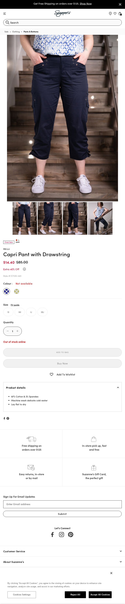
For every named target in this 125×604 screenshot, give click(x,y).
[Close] (120, 4)
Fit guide (15, 304)
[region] (60, 585)
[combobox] (62, 22)
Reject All (75, 594)
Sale (6, 31)
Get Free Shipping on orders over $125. (63, 3)
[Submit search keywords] (7, 22)
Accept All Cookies (100, 594)
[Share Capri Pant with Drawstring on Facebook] (4, 418)
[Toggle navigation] (4, 14)
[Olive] (16, 291)
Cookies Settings (21, 594)
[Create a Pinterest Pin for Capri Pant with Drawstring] (8, 418)
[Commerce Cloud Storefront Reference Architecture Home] (62, 13)
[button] (51, 374)
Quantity (8, 322)
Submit (62, 514)
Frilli (6, 249)
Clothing (16, 31)
